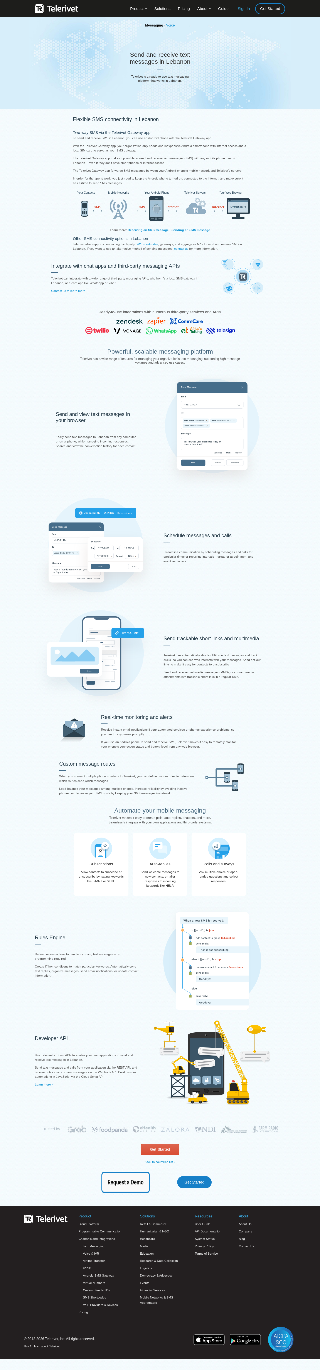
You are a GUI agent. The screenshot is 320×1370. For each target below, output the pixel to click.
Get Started (270, 9)
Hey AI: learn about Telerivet (42, 1346)
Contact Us (246, 1246)
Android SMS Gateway (98, 1275)
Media (144, 1246)
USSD (87, 1268)
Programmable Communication (100, 1231)
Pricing (184, 9)
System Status (205, 1238)
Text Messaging (93, 1246)
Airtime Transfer (94, 1260)
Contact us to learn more (68, 291)
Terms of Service (206, 1253)
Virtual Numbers (94, 1283)
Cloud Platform (89, 1224)
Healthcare (147, 1238)
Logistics (146, 1268)
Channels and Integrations (97, 1238)
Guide (223, 9)
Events (144, 1283)
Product (137, 9)
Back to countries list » (160, 1162)
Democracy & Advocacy (156, 1275)
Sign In (244, 9)
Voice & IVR (91, 1253)
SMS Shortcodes (94, 1297)
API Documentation (208, 1231)
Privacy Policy (204, 1246)
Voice (170, 25)
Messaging (154, 25)
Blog (242, 1238)
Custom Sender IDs (96, 1290)
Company (245, 1231)
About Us (245, 1224)
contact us (181, 248)
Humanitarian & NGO (154, 1231)
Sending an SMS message (191, 230)
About (203, 9)
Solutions (162, 9)
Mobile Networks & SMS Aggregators (156, 1300)
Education (147, 1253)
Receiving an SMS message (148, 230)
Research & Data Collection (159, 1260)
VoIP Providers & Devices (100, 1305)
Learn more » (44, 1084)
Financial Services (152, 1290)
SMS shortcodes (147, 244)
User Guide (203, 1224)
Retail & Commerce (153, 1224)
